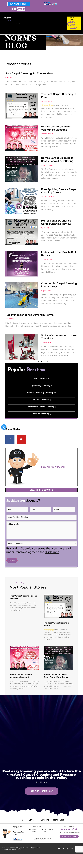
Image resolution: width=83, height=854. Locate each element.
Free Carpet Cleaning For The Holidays (29, 73)
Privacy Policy (17, 849)
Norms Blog (58, 820)
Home (21, 820)
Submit (12, 560)
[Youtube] (21, 439)
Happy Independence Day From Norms (29, 314)
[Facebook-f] (9, 439)
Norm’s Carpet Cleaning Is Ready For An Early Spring (57, 159)
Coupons (45, 820)
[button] (3, 427)
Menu (20, 23)
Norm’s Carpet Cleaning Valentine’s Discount (56, 128)
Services (32, 820)
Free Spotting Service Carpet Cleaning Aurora (59, 191)
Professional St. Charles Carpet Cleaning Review (56, 222)
